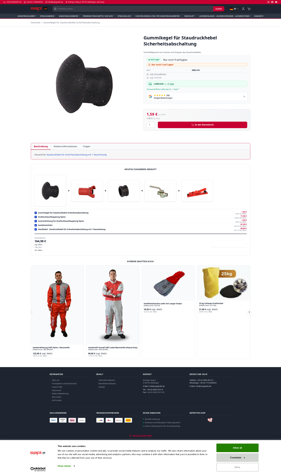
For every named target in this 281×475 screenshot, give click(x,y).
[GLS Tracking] (100, 420)
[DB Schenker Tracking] (119, 420)
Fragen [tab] (86, 146)
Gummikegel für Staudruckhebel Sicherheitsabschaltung (71, 22)
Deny (237, 467)
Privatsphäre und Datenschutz (64, 383)
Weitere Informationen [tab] (65, 146)
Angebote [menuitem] (258, 16)
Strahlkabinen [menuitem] (47, 16)
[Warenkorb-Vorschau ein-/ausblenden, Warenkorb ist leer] (249, 8)
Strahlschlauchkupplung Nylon (52, 217)
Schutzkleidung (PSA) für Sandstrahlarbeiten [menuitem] (157, 16)
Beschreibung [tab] (41, 146)
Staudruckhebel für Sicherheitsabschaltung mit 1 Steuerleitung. (76, 154)
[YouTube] (276, 2)
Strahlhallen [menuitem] (124, 16)
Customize (235, 457)
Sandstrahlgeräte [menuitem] (26, 16)
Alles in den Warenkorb (231, 244)
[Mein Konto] (243, 9)
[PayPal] (54, 420)
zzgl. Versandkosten (158, 74)
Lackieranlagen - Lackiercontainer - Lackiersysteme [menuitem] (224, 16)
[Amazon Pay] (63, 420)
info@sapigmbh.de (157, 386)
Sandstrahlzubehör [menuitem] (68, 16)
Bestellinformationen (107, 383)
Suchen (219, 9)
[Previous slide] (32, 312)
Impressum (56, 390)
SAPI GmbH (57, 400)
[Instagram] (268, 2)
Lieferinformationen (107, 380)
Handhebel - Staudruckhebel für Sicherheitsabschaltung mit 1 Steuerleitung (71, 229)
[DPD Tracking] (110, 420)
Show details (64, 466)
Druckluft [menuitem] (189, 16)
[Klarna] (72, 420)
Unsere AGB (57, 387)
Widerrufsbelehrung (60, 393)
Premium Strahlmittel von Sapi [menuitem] (98, 16)
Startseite (35, 22)
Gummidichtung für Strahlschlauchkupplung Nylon (61, 221)
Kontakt (102, 387)
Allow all (237, 448)
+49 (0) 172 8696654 (208, 383)
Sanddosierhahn (45, 225)
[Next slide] (249, 312)
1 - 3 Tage (169, 83)
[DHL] (128, 420)
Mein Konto (56, 397)
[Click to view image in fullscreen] (84, 83)
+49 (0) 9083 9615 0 (155, 389)
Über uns (55, 380)
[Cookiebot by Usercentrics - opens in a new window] (38, 469)
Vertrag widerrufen (142, 435)
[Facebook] (272, 2)
